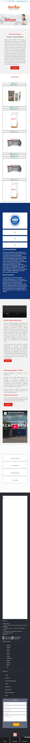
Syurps (8, 649)
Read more (7, 360)
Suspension (9, 658)
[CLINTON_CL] (14, 142)
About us (7, 678)
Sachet (8, 654)
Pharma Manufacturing (10, 681)
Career (6, 683)
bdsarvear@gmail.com (22, 1)
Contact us (7, 686)
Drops (7, 651)
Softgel (8, 662)
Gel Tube (8, 647)
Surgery (8, 656)
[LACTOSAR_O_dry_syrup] (14, 96)
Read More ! (15, 67)
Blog (6, 695)
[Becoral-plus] (14, 131)
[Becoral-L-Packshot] (14, 120)
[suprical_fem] (14, 109)
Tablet (7, 664)
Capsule (8, 645)
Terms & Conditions (9, 692)
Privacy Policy (8, 689)
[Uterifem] (14, 83)
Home (6, 675)
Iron (7, 667)
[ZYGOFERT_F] (14, 85)
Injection (8, 660)
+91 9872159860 (10, 1)
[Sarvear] (15, 6)
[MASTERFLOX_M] (14, 107)
